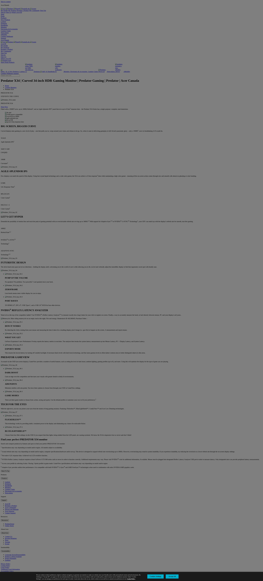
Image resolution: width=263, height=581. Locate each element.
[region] (131, 576)
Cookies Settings (155, 576)
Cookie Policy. (131, 579)
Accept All (172, 576)
